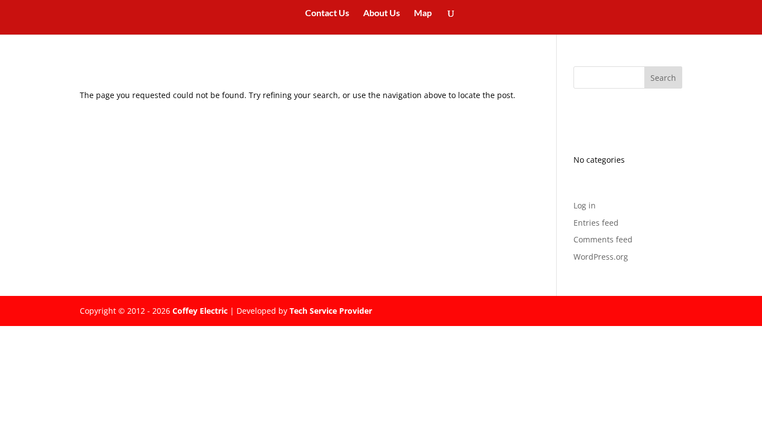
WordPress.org (600, 256)
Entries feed (596, 222)
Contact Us (327, 13)
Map (423, 13)
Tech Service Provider (331, 310)
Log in (584, 205)
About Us (381, 13)
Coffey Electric (200, 310)
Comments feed (603, 239)
